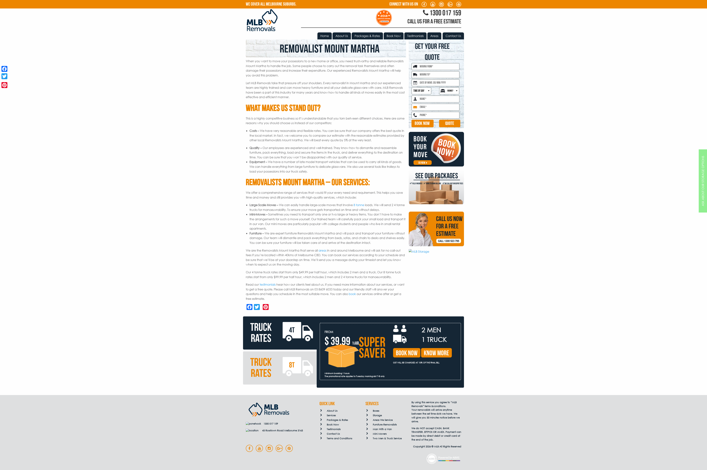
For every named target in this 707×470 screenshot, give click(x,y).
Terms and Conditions (339, 438)
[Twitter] (4, 76)
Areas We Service (383, 420)
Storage (377, 415)
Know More (436, 353)
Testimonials (415, 36)
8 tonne (359, 205)
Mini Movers (380, 433)
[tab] (280, 333)
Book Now (394, 36)
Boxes (376, 410)
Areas (434, 36)
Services (331, 415)
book (352, 294)
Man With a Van (382, 429)
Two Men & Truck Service (387, 438)
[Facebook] (4, 69)
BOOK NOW (422, 123)
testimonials (268, 284)
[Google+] (4, 80)
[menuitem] (324, 35)
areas (322, 250)
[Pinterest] (4, 85)
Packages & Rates (367, 36)
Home (324, 36)
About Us (341, 36)
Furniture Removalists (385, 424)
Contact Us (453, 36)
